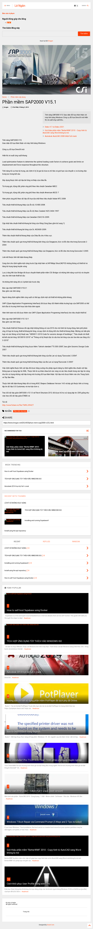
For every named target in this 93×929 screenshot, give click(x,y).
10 (8, 879)
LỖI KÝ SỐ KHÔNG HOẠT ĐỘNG (15, 503)
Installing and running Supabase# (37, 520)
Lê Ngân (20, 5)
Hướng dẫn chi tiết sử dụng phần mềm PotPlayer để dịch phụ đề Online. (42, 700)
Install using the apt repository (15, 531)
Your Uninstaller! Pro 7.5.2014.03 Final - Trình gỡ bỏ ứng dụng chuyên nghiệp (44, 760)
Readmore (27, 618)
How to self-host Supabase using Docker (27, 610)
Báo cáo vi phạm (8, 13)
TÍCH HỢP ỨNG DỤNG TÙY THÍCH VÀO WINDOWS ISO (43, 510)
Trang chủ (26, 911)
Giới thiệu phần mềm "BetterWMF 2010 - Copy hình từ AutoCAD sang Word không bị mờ (65, 131)
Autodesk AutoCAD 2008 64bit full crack (61, 136)
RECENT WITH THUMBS (15, 496)
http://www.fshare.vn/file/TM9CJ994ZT (18, 405)
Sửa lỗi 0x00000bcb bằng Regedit (23, 731)
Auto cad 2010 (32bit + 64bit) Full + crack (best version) (35, 791)
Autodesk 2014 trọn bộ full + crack (24, 672)
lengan (9, 22)
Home (4, 97)
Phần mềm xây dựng (18, 97)
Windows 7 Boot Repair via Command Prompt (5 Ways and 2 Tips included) (44, 822)
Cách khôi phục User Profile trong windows (28, 883)
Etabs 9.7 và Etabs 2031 (54, 127)
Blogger (50, 41)
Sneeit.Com (50, 925)
